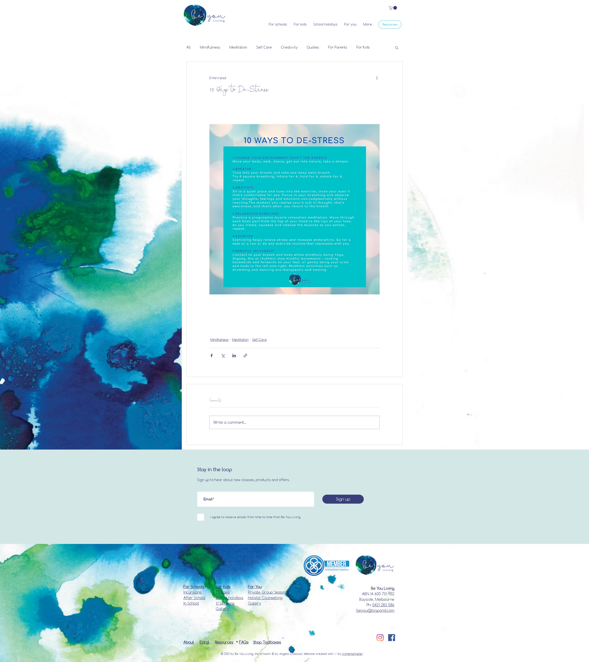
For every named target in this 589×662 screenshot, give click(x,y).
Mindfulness (210, 47)
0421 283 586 (383, 604)
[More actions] (377, 78)
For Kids (363, 47)
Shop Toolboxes (267, 642)
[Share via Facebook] (211, 355)
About (188, 642)
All (188, 47)
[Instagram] (380, 637)
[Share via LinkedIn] (234, 355)
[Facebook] (391, 637)
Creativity (289, 47)
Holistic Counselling (265, 597)
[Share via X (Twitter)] (223, 355)
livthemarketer (352, 654)
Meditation (238, 47)
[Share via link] (245, 355)
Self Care (264, 47)
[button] (393, 8)
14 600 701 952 (382, 593)
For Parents (337, 47)
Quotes (313, 47)
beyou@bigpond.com (375, 610)
